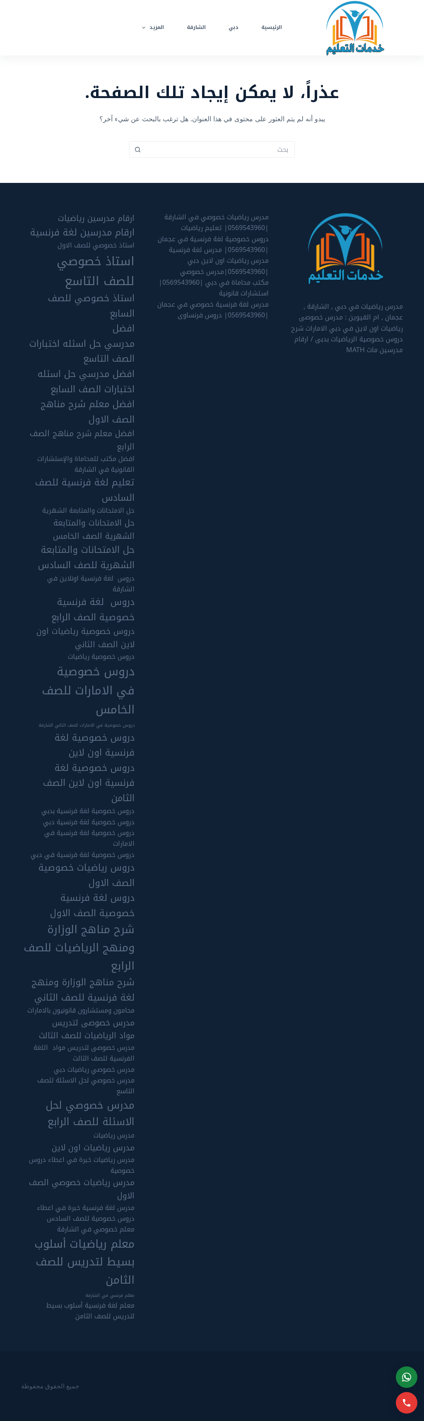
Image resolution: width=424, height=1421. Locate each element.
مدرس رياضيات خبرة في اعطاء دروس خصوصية (82, 1165)
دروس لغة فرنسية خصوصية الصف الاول (92, 906)
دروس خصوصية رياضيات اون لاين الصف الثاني (85, 638)
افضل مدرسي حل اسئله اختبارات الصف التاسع (82, 344)
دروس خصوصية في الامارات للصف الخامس (88, 690)
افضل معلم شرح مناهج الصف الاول (88, 412)
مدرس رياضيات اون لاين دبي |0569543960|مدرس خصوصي (224, 266)
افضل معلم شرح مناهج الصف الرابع (82, 440)
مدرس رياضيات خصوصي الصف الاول (82, 1189)
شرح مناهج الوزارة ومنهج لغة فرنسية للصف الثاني (83, 990)
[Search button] (137, 149)
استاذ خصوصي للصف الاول (96, 245)
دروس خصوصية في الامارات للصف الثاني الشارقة (87, 725)
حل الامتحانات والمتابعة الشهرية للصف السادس (86, 557)
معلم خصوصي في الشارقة (96, 1229)
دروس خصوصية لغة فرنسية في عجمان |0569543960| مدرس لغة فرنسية (213, 244)
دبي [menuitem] (233, 27)
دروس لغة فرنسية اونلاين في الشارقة (91, 584)
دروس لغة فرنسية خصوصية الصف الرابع (93, 610)
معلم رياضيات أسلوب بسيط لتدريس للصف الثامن (84, 1262)
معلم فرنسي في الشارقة (110, 1295)
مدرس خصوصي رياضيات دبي (94, 1069)
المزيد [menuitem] (156, 27)
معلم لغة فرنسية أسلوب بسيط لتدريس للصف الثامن (90, 1311)
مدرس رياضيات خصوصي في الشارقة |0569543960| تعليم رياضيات (216, 222)
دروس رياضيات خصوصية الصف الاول (87, 875)
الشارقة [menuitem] (196, 27)
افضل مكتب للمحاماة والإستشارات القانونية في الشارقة (86, 464)
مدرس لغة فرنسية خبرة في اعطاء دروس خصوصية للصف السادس (86, 1213)
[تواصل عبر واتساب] (406, 1377)
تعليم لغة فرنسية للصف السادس (85, 490)
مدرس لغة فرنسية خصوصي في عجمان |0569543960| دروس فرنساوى (213, 310)
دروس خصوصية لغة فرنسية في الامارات (89, 838)
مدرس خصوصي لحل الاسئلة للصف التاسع (86, 1086)
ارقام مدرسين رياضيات (96, 218)
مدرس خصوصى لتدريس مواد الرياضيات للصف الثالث (87, 1029)
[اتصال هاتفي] (406, 1403)
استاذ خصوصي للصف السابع (91, 306)
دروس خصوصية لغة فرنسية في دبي (83, 855)
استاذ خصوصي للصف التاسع (96, 271)
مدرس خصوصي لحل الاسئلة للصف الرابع (90, 1114)
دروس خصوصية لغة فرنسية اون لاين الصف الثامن (89, 783)
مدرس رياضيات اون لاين (93, 1148)
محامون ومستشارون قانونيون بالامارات (81, 1010)
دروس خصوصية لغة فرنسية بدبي (88, 811)
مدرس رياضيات (114, 1135)
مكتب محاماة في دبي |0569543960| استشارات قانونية (214, 288)
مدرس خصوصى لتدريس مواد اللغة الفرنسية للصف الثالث (84, 1053)
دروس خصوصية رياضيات (101, 656)
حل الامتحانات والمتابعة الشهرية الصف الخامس (94, 529)
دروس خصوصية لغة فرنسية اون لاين (95, 745)
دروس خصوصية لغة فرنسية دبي (89, 822)
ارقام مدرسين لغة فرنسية (82, 232)
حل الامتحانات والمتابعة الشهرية (88, 510)
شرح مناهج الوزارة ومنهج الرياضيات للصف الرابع (79, 948)
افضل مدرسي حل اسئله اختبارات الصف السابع (86, 382)
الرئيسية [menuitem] (271, 27)
